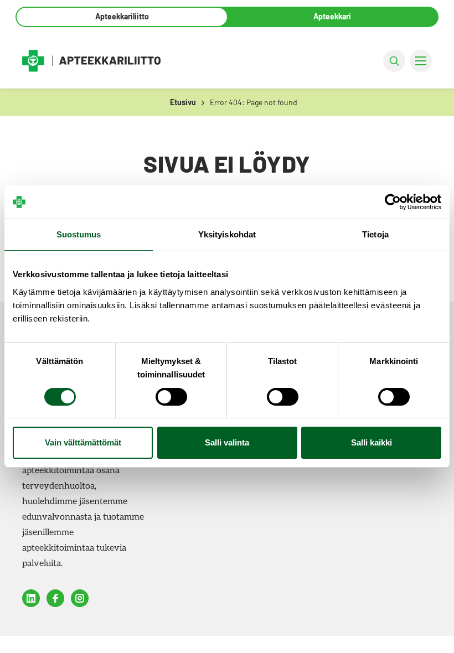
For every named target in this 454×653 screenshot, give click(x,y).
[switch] (171, 397)
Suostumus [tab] (78, 234)
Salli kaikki (371, 442)
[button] (394, 61)
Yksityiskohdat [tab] (227, 234)
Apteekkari (332, 16)
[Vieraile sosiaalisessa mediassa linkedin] (31, 598)
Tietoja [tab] (375, 234)
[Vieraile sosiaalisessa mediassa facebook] (55, 598)
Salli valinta (227, 442)
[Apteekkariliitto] (91, 60)
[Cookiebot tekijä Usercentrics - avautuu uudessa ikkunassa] (392, 202)
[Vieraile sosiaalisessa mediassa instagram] (80, 598)
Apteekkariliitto (122, 16)
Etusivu (183, 102)
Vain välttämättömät (83, 442)
